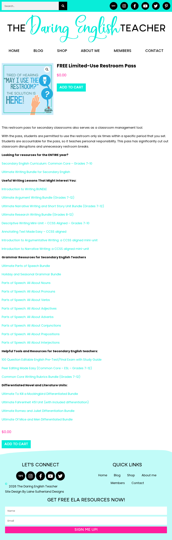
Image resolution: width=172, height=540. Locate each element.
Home (14, 50)
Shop (62, 50)
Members (122, 50)
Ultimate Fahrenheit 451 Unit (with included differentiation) (45, 402)
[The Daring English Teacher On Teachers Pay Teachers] (113, 6)
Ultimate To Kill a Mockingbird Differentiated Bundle (40, 394)
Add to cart (71, 87)
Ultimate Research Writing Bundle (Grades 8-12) (38, 214)
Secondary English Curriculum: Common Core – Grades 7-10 (47, 163)
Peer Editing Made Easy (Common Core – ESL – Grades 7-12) (47, 368)
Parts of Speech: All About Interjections (31, 342)
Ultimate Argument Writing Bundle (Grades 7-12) (38, 197)
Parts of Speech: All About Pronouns (28, 291)
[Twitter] (156, 6)
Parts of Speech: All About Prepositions (31, 334)
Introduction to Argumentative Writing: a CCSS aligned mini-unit (50, 240)
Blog (38, 50)
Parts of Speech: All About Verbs (26, 300)
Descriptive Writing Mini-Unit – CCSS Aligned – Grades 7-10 (45, 223)
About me (90, 50)
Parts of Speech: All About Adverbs (28, 317)
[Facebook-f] (135, 6)
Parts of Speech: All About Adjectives (29, 308)
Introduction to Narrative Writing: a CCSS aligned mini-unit (45, 249)
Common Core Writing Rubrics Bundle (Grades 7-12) (41, 377)
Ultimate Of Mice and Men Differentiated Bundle (37, 419)
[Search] (63, 6)
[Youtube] (145, 6)
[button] (47, 69)
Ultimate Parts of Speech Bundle (26, 266)
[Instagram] (124, 6)
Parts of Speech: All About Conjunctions (31, 325)
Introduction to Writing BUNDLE (24, 189)
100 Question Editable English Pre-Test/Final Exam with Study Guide (51, 359)
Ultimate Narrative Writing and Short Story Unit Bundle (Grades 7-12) (53, 206)
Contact (154, 50)
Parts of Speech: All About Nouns (26, 283)
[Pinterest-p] (166, 6)
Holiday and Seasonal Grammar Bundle (31, 274)
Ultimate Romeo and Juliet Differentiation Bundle (38, 411)
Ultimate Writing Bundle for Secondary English (36, 172)
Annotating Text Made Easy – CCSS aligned (34, 231)
